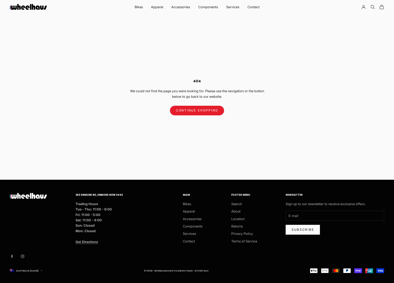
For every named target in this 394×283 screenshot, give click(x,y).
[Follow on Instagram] (23, 256)
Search (236, 204)
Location (238, 219)
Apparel (157, 7)
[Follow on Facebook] (12, 256)
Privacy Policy (242, 234)
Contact (253, 7)
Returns (237, 226)
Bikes (139, 7)
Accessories (180, 7)
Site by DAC (202, 270)
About (236, 211)
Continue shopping (197, 110)
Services (232, 7)
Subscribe (303, 230)
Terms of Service (244, 241)
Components (208, 7)
